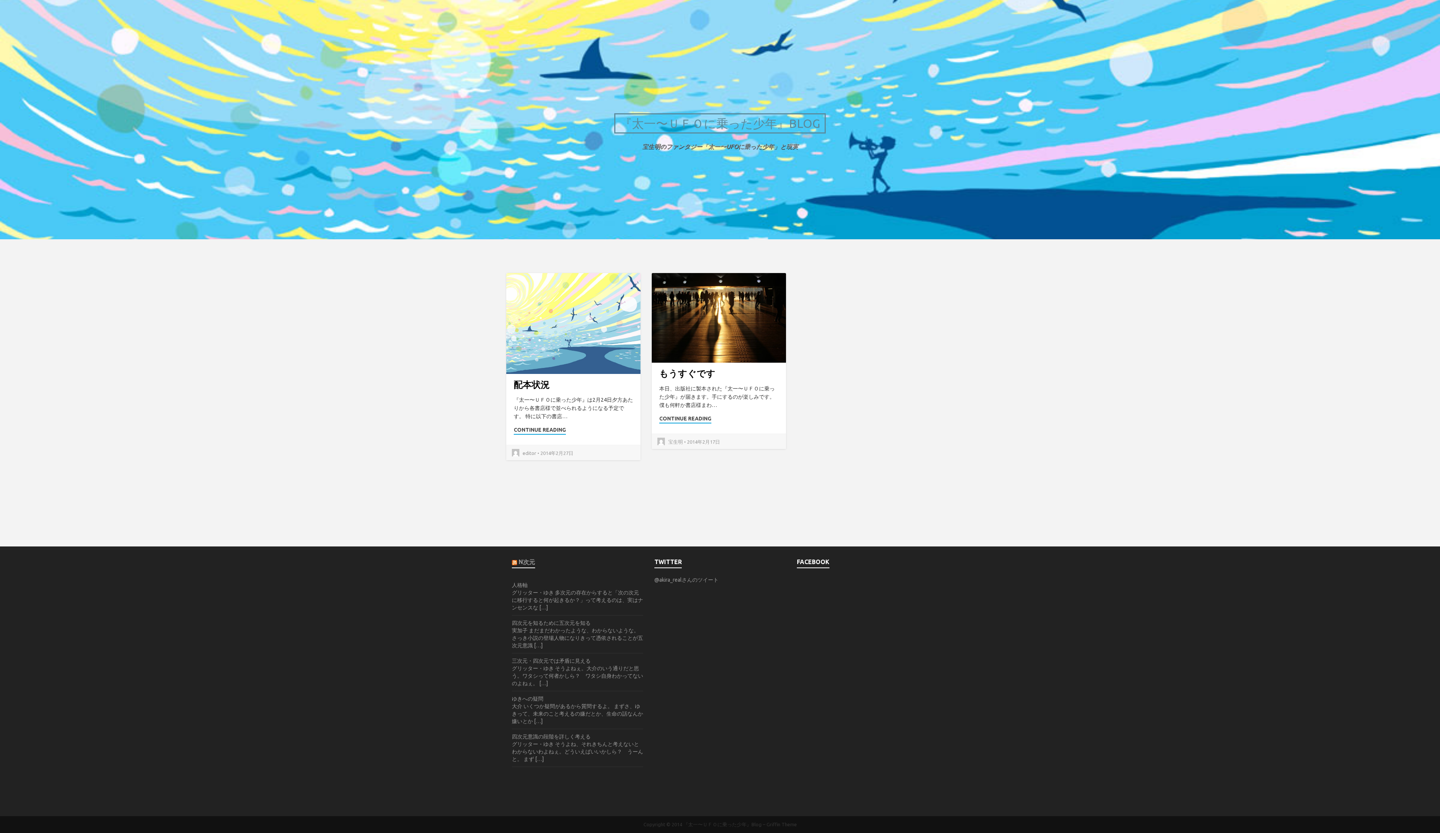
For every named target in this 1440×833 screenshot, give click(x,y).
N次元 (527, 561)
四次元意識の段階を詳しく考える (551, 737)
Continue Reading (540, 430)
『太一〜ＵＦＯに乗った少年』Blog (720, 123)
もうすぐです (687, 373)
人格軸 (520, 585)
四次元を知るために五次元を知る (551, 623)
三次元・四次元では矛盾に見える (551, 661)
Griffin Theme (781, 824)
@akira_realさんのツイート (686, 580)
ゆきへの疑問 (527, 699)
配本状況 (532, 385)
